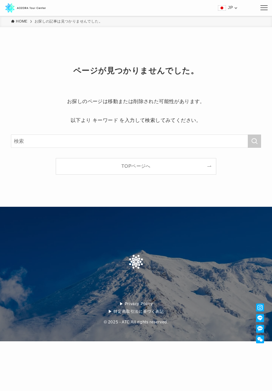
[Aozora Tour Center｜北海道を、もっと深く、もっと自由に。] (29, 8)
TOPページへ (136, 166)
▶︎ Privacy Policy (136, 304)
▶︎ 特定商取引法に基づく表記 (136, 311)
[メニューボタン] (264, 8)
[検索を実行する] (254, 141)
